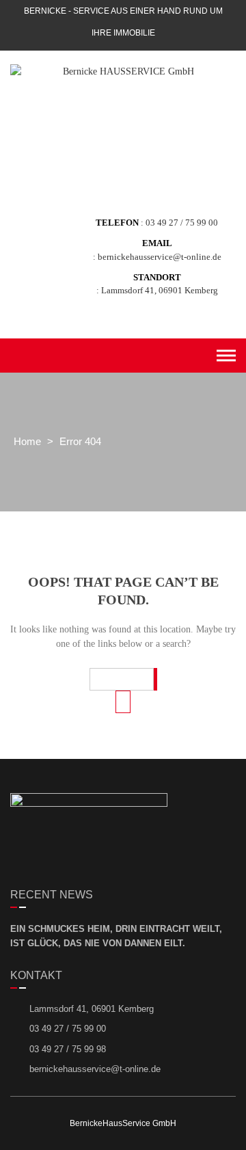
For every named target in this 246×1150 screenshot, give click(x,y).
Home (27, 441)
